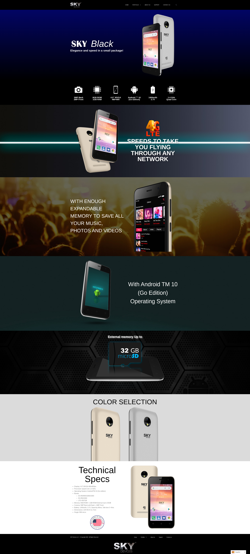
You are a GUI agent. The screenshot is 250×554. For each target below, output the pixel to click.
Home (127, 4)
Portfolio (135, 4)
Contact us (166, 4)
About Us (147, 4)
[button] (176, 5)
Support (156, 4)
